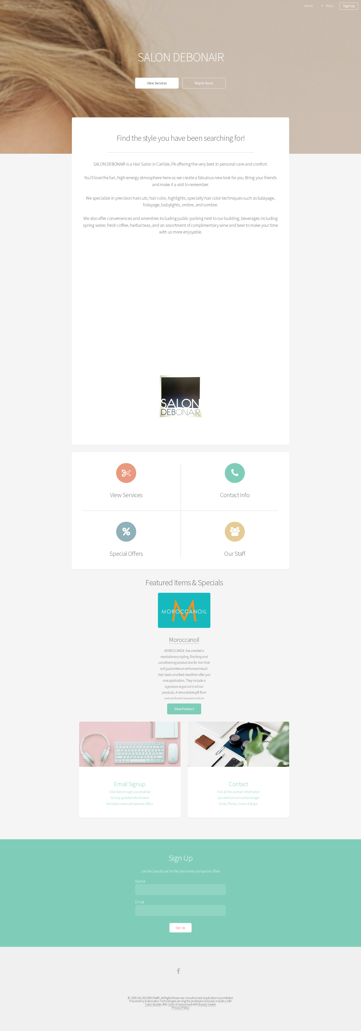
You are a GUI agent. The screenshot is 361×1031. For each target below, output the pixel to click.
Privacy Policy (180, 1008)
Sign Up (349, 6)
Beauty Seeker (207, 1004)
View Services (157, 83)
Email (139, 901)
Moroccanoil (184, 640)
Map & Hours (204, 83)
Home (308, 6)
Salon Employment (180, 1004)
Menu (329, 6)
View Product (184, 709)
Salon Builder (153, 1004)
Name (140, 881)
